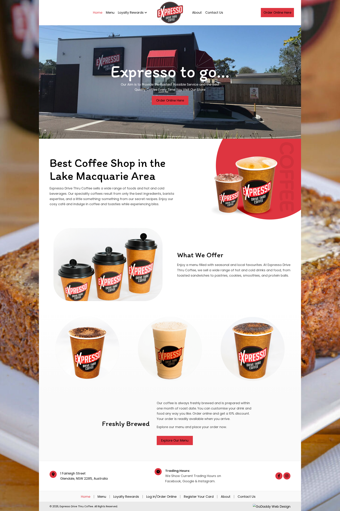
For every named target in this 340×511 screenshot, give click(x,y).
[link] (97, 12)
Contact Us (247, 496)
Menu (102, 496)
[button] (277, 12)
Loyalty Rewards (126, 496)
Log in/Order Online (161, 496)
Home (85, 496)
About (225, 496)
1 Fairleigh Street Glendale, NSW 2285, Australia (84, 476)
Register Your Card (199, 496)
